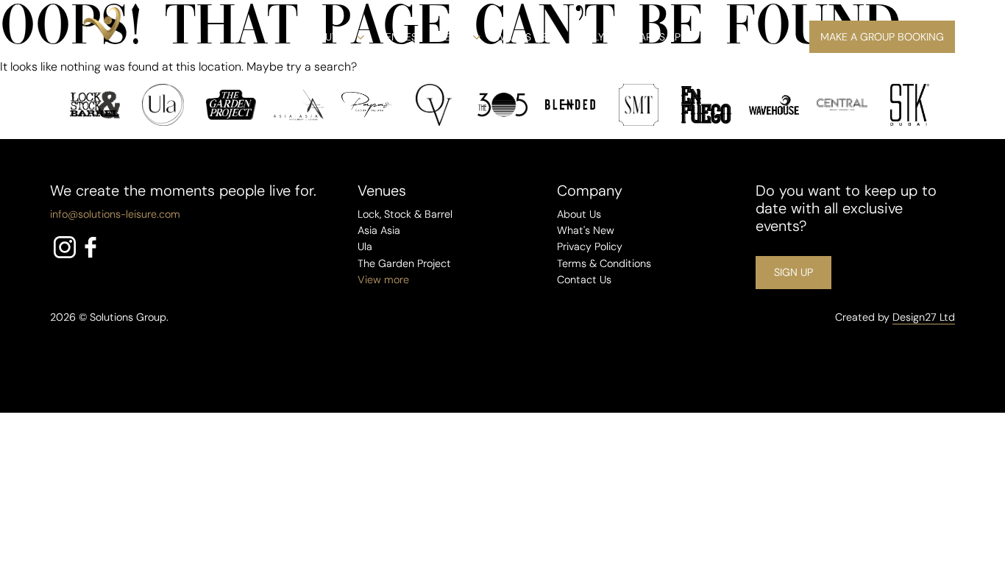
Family (588, 36)
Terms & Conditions (604, 263)
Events (450, 36)
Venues (398, 36)
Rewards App (652, 36)
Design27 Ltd (923, 317)
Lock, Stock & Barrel (405, 214)
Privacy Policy (589, 246)
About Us (329, 36)
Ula (365, 246)
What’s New (526, 36)
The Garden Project (404, 263)
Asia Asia (379, 230)
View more (383, 279)
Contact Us (584, 279)
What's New (585, 230)
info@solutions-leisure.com (115, 214)
